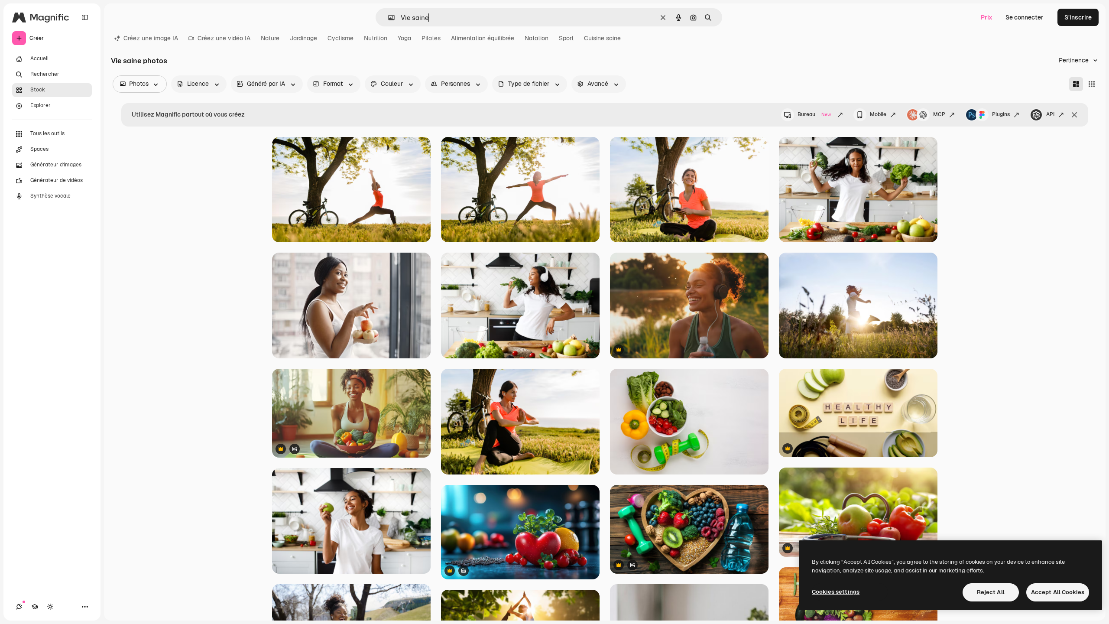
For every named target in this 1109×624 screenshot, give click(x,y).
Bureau (814, 114)
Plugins (1001, 114)
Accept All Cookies (1057, 592)
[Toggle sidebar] (85, 17)
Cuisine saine (602, 38)
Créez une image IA (150, 38)
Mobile (878, 114)
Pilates (431, 38)
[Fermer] (1074, 114)
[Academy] (35, 607)
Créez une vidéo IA (224, 38)
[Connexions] (19, 607)
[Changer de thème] (50, 607)
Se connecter (1024, 17)
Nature (270, 38)
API (1050, 114)
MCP (939, 114)
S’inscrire (1078, 17)
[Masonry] (1076, 84)
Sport (566, 38)
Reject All (991, 592)
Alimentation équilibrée (482, 38)
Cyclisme (340, 38)
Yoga (404, 38)
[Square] (1092, 84)
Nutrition (375, 38)
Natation (536, 38)
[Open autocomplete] (388, 17)
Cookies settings (835, 591)
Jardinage (303, 38)
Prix (986, 17)
